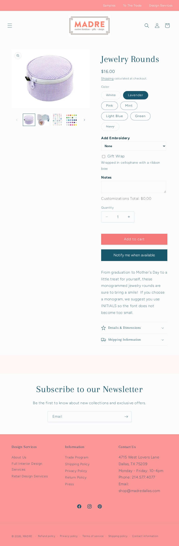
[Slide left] (17, 120)
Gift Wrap (116, 156)
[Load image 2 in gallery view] (43, 120)
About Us (19, 457)
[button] (10, 25)
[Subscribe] (126, 416)
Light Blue (114, 116)
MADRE (28, 536)
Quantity (107, 207)
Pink (109, 106)
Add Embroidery (115, 138)
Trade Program (76, 457)
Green (140, 116)
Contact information (145, 536)
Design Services (161, 5)
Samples (109, 5)
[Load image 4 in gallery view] (72, 120)
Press (69, 484)
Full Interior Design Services (27, 466)
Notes (106, 177)
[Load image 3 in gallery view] (57, 120)
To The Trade (132, 5)
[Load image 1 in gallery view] (29, 120)
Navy (112, 127)
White (113, 96)
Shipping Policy (77, 464)
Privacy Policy (76, 471)
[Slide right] (84, 120)
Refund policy (46, 536)
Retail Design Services (30, 476)
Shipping (107, 78)
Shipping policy (118, 536)
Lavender (135, 95)
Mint (129, 106)
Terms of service (93, 536)
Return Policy (75, 477)
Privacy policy (69, 536)
